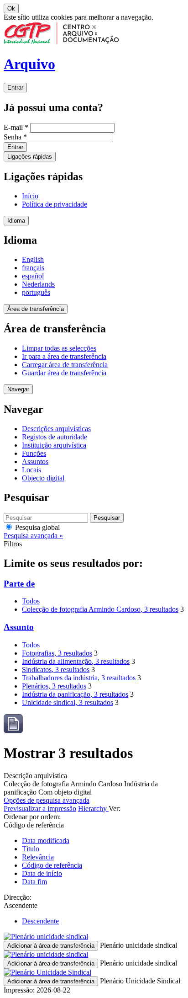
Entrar (15, 87)
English (33, 259)
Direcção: (17, 897)
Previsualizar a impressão (40, 808)
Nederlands (38, 284)
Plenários (54, 686)
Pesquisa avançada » (33, 535)
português (36, 292)
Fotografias (57, 653)
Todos (31, 601)
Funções (34, 453)
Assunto (19, 627)
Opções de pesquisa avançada (46, 800)
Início (30, 196)
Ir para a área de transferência (64, 356)
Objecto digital (43, 478)
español (33, 276)
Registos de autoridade (54, 437)
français (33, 268)
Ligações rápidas (29, 156)
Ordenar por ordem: (32, 817)
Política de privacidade (54, 204)
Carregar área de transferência (65, 364)
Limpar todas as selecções (59, 348)
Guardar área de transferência (64, 373)
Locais (31, 470)
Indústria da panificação (75, 694)
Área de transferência (35, 308)
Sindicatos (55, 669)
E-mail (16, 127)
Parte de (19, 583)
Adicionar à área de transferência (50, 945)
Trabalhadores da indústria (79, 678)
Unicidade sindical (67, 702)
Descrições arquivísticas (56, 428)
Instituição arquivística (54, 445)
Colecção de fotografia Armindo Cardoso (100, 609)
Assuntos (35, 461)
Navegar (18, 389)
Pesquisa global (36, 527)
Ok (11, 8)
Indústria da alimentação (76, 661)
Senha (15, 137)
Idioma (16, 220)
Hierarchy (93, 808)
